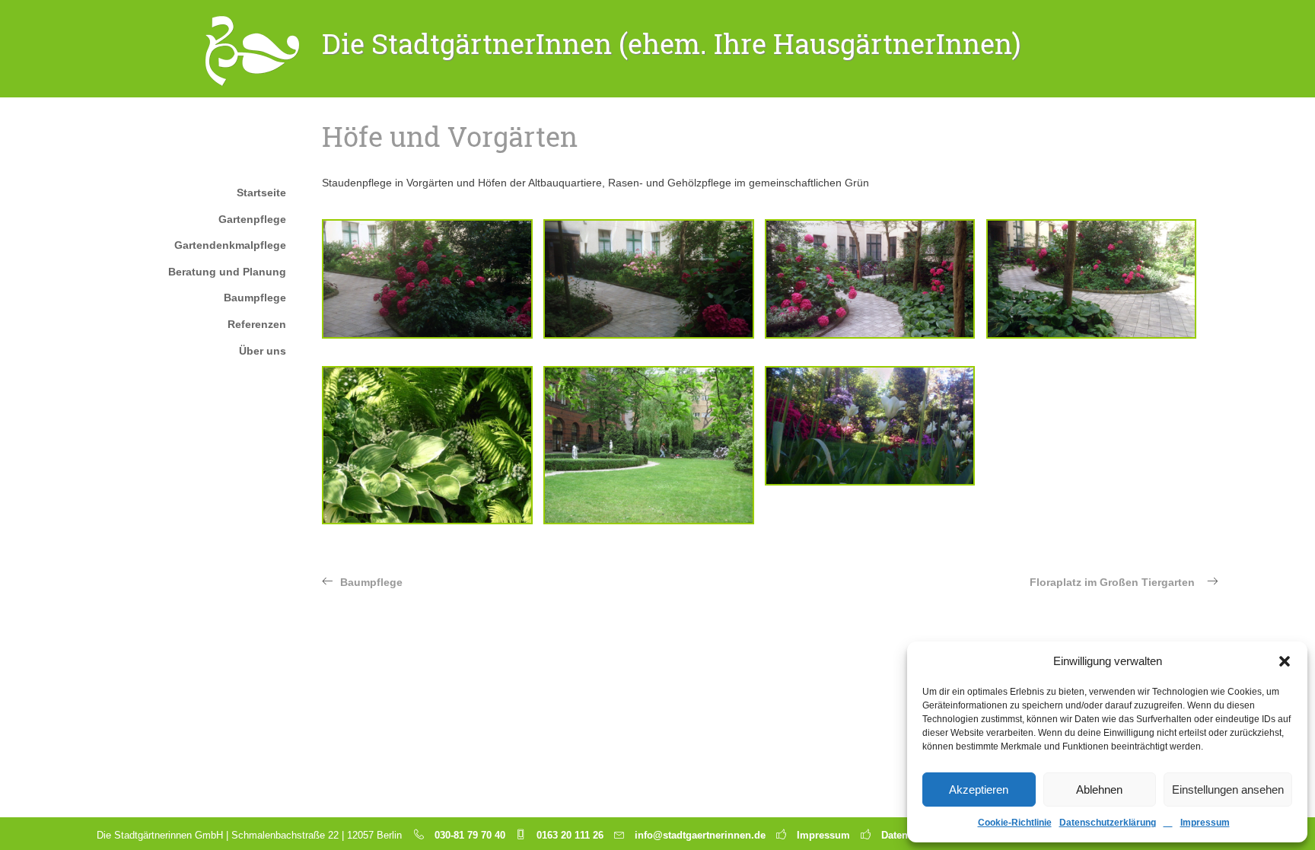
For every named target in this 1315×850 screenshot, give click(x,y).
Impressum (1205, 822)
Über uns (262, 351)
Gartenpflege (252, 219)
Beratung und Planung (227, 272)
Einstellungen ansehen (1228, 789)
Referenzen (257, 324)
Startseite (261, 192)
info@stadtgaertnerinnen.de (700, 835)
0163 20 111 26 (570, 835)
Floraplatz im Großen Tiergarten (1112, 582)
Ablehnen (1099, 789)
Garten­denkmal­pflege (230, 245)
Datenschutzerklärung (1107, 822)
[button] (1284, 661)
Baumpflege (255, 297)
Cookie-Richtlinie (1015, 822)
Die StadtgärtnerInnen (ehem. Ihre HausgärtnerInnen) (671, 43)
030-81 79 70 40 (470, 835)
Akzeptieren (978, 789)
